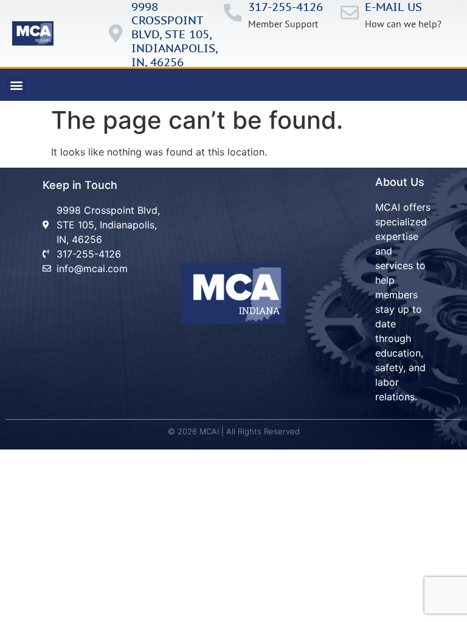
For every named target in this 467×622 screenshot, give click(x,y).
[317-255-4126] (233, 13)
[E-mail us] (350, 13)
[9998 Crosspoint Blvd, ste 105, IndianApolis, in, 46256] (116, 33)
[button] (16, 85)
